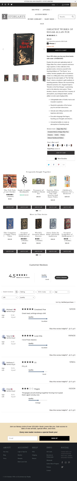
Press (4, 458)
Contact (49, 470)
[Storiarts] (14, 17)
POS (14, 476)
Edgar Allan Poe (61, 129)
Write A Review (61, 277)
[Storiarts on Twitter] (11, 4)
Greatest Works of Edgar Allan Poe (58, 132)
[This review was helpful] (69, 329)
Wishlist (20, 455)
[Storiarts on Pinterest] (8, 4)
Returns (34, 458)
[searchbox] (8, 292)
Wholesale (49, 460)
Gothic (57, 135)
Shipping (34, 455)
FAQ (33, 451)
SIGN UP (54, 438)
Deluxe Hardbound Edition (55, 138)
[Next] (43, 49)
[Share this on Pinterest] (59, 165)
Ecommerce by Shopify (24, 476)
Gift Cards (49, 451)
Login (66, 4)
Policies (49, 467)
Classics (50, 135)
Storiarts (9, 476)
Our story (5, 451)
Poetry (63, 135)
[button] (36, 9)
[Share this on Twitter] (49, 165)
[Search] (72, 17)
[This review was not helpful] (73, 329)
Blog (4, 455)
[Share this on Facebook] (54, 165)
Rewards (20, 458)
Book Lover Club (22, 461)
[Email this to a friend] (64, 165)
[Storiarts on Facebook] (2, 4)
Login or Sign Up (22, 451)
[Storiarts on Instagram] (5, 4)
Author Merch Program (53, 463)
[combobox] (66, 17)
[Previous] (3, 49)
